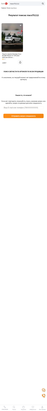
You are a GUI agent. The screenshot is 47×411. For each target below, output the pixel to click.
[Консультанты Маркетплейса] (44, 390)
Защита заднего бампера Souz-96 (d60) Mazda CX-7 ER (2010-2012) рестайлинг (12, 55)
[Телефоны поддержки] (44, 395)
